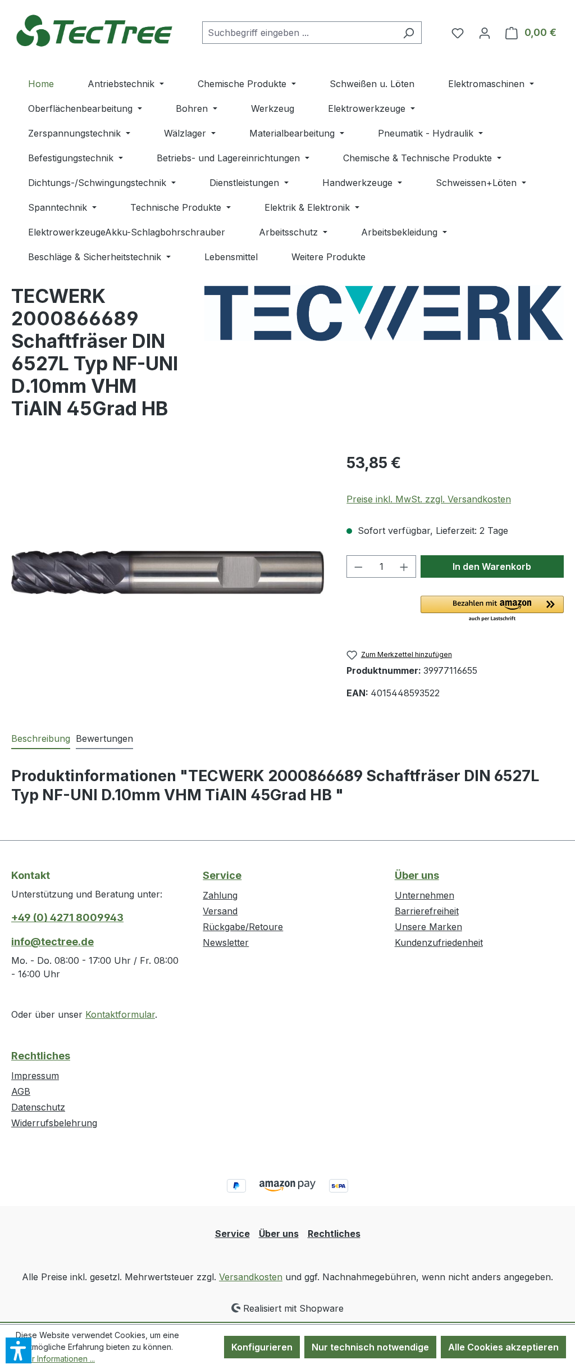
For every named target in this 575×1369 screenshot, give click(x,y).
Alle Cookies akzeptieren (503, 1347)
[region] (167, 572)
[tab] (40, 739)
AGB (20, 1091)
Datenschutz (38, 1107)
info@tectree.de (52, 942)
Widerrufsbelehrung (54, 1122)
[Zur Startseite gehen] (95, 30)
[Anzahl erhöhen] (404, 566)
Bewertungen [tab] (104, 738)
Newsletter (226, 942)
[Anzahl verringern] (358, 566)
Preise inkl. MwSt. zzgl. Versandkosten (428, 499)
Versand (220, 911)
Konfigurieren (262, 1347)
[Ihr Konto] (484, 32)
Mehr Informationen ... (55, 1358)
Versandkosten (250, 1276)
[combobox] (299, 32)
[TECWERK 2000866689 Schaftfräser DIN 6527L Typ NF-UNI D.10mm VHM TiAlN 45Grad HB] (167, 572)
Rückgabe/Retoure (243, 926)
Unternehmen (424, 895)
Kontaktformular (120, 1014)
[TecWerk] (384, 313)
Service (222, 875)
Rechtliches (40, 1056)
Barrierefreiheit (427, 911)
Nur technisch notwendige (370, 1347)
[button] (492, 609)
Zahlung (220, 895)
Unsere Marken (428, 926)
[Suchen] (408, 32)
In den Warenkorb (492, 566)
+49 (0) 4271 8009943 (67, 917)
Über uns (417, 875)
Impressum (35, 1075)
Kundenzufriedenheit (439, 942)
